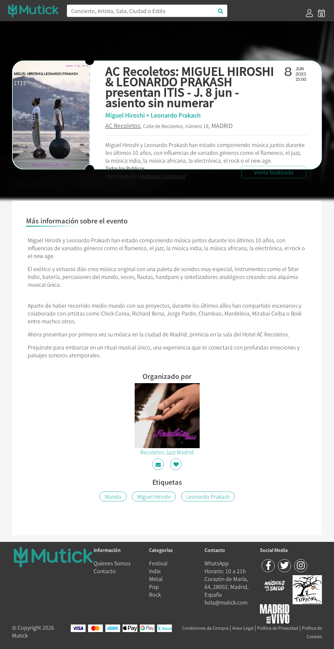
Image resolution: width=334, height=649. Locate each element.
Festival (158, 563)
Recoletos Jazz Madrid (162, 176)
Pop (154, 587)
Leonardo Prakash (208, 496)
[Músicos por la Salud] (274, 586)
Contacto (105, 571)
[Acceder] (309, 13)
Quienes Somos (112, 563)
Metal (155, 579)
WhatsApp (217, 563)
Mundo (113, 496)
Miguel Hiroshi (154, 496)
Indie (155, 571)
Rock (155, 594)
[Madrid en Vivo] (307, 589)
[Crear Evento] (321, 13)
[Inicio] (33, 10)
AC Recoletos (122, 125)
